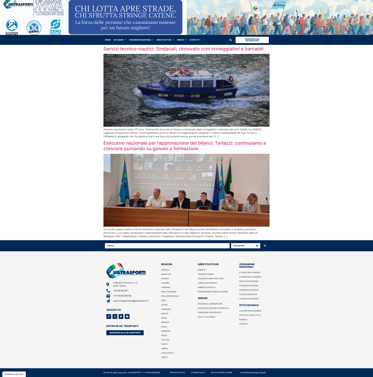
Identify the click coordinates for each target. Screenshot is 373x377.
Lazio (163, 300)
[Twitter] (121, 316)
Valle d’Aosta (167, 353)
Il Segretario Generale (249, 272)
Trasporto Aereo (206, 274)
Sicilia (164, 335)
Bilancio (243, 319)
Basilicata (166, 274)
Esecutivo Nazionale (248, 281)
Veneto (164, 357)
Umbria (164, 348)
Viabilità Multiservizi (207, 283)
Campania (165, 287)
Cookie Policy (198, 372)
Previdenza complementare (210, 304)
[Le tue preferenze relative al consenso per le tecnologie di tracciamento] (14, 374)
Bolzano (165, 278)
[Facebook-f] (108, 316)
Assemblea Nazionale (248, 290)
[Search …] (230, 40)
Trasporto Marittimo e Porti (211, 278)
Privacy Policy (177, 372)
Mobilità (201, 270)
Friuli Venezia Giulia (170, 296)
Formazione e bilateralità (209, 312)
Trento (164, 344)
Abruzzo (165, 270)
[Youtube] (127, 316)
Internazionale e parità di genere (213, 291)
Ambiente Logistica (206, 287)
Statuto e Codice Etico (250, 315)
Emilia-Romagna (168, 291)
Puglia (164, 326)
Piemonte (165, 322)
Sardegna (165, 331)
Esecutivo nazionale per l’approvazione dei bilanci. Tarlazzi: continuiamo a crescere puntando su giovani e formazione (184, 145)
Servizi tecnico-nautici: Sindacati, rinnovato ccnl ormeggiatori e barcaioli (183, 49)
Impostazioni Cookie (221, 372)
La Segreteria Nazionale (250, 277)
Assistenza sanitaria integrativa (213, 308)
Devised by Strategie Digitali (253, 372)
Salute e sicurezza (206, 317)
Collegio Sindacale (248, 294)
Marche (164, 313)
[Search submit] (265, 245)
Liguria (164, 305)
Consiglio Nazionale (248, 285)
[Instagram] (114, 316)
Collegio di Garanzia (249, 298)
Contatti (243, 324)
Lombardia (166, 309)
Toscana (165, 340)
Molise (164, 318)
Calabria (165, 283)
